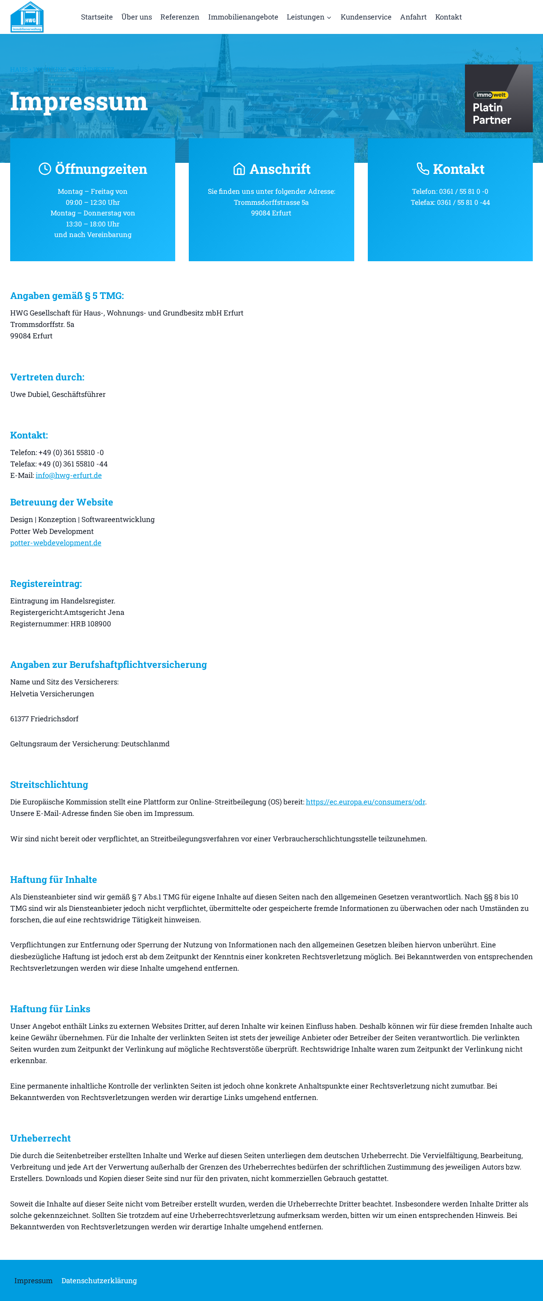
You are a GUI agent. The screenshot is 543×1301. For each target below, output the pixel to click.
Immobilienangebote (243, 17)
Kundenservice (366, 17)
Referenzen (179, 17)
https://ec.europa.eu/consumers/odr (365, 802)
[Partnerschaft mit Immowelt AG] (499, 98)
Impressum (33, 1280)
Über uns (136, 17)
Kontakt (448, 17)
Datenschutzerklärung (99, 1280)
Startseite (97, 17)
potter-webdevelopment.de (55, 542)
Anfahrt (413, 17)
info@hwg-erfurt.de (69, 475)
